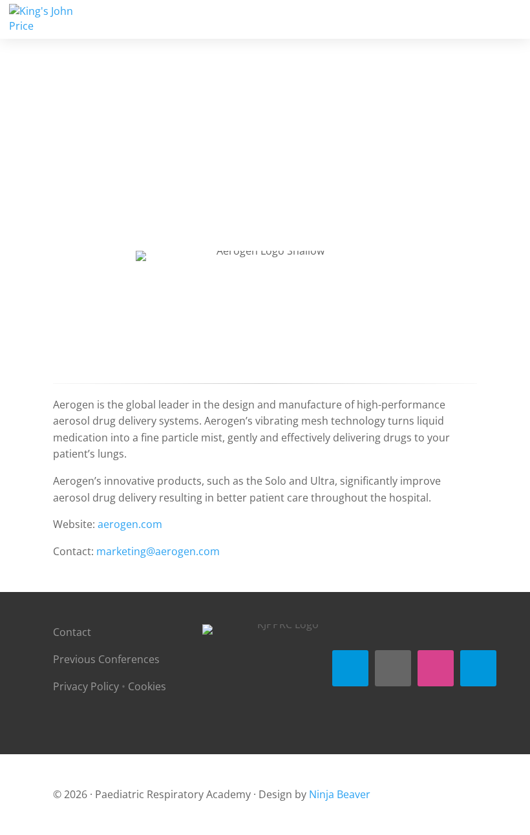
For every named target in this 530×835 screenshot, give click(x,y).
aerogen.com (130, 524)
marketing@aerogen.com (158, 551)
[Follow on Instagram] (436, 668)
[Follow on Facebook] (350, 668)
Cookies (147, 686)
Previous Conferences (106, 659)
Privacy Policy (86, 686)
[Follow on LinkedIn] (478, 668)
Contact (72, 632)
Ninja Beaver (339, 794)
